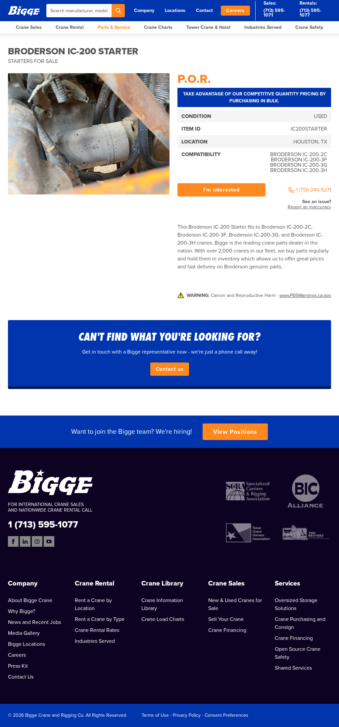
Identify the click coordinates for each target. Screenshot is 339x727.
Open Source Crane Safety (297, 653)
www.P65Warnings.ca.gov (305, 295)
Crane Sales (29, 27)
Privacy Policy (187, 715)
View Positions (235, 431)
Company (144, 10)
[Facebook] (13, 541)
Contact (204, 10)
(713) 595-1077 (310, 13)
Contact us (170, 369)
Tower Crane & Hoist (208, 27)
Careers (235, 10)
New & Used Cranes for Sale (235, 604)
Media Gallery (24, 633)
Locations (175, 10)
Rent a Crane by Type (99, 619)
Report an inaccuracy (309, 207)
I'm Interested (221, 190)
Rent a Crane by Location (93, 604)
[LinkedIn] (25, 541)
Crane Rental (70, 27)
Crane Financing (227, 630)
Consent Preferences (226, 715)
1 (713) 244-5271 (313, 190)
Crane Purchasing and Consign (300, 623)
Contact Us (20, 677)
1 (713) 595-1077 (43, 524)
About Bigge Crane (30, 600)
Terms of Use (155, 715)
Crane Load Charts (162, 619)
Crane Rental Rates (97, 630)
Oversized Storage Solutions (296, 604)
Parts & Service (114, 27)
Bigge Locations (26, 644)
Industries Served (262, 27)
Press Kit (18, 666)
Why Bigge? (21, 611)
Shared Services (293, 668)
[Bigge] (24, 10)
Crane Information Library (162, 604)
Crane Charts (158, 27)
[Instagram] (37, 541)
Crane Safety (309, 27)
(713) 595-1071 (274, 13)
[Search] (118, 10)
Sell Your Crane (226, 619)
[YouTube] (49, 541)
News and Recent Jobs (34, 622)
